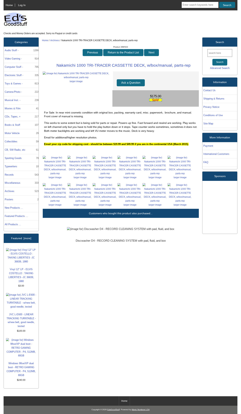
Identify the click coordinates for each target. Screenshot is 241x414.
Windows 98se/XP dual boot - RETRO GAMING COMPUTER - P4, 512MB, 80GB (21, 369)
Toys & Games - (21, 83)
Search (220, 42)
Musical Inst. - (21, 100)
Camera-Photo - (21, 91)
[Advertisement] (220, 205)
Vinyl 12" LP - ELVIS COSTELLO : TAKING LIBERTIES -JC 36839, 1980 (21, 275)
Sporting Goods (21, 158)
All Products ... (13, 224)
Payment (208, 145)
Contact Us (209, 90)
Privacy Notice (211, 107)
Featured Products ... (16, 216)
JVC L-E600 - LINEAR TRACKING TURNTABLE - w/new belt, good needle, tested (21, 320)
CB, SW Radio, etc (21, 149)
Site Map (208, 123)
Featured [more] (21, 238)
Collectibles (21, 141)
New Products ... (14, 207)
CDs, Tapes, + (21, 116)
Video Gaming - (21, 58)
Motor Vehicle (21, 133)
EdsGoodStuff (113, 410)
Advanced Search (220, 68)
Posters (21, 199)
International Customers (216, 154)
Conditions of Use (213, 115)
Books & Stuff (21, 124)
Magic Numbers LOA (141, 410)
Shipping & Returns (213, 98)
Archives (54, 40)
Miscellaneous (21, 182)
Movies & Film (21, 108)
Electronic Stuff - (21, 75)
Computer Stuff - (21, 67)
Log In (22, 5)
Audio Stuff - (21, 50)
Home (9, 5)
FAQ (205, 162)
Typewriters (21, 166)
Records (21, 174)
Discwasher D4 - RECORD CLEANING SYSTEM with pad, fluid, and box (121, 240)
